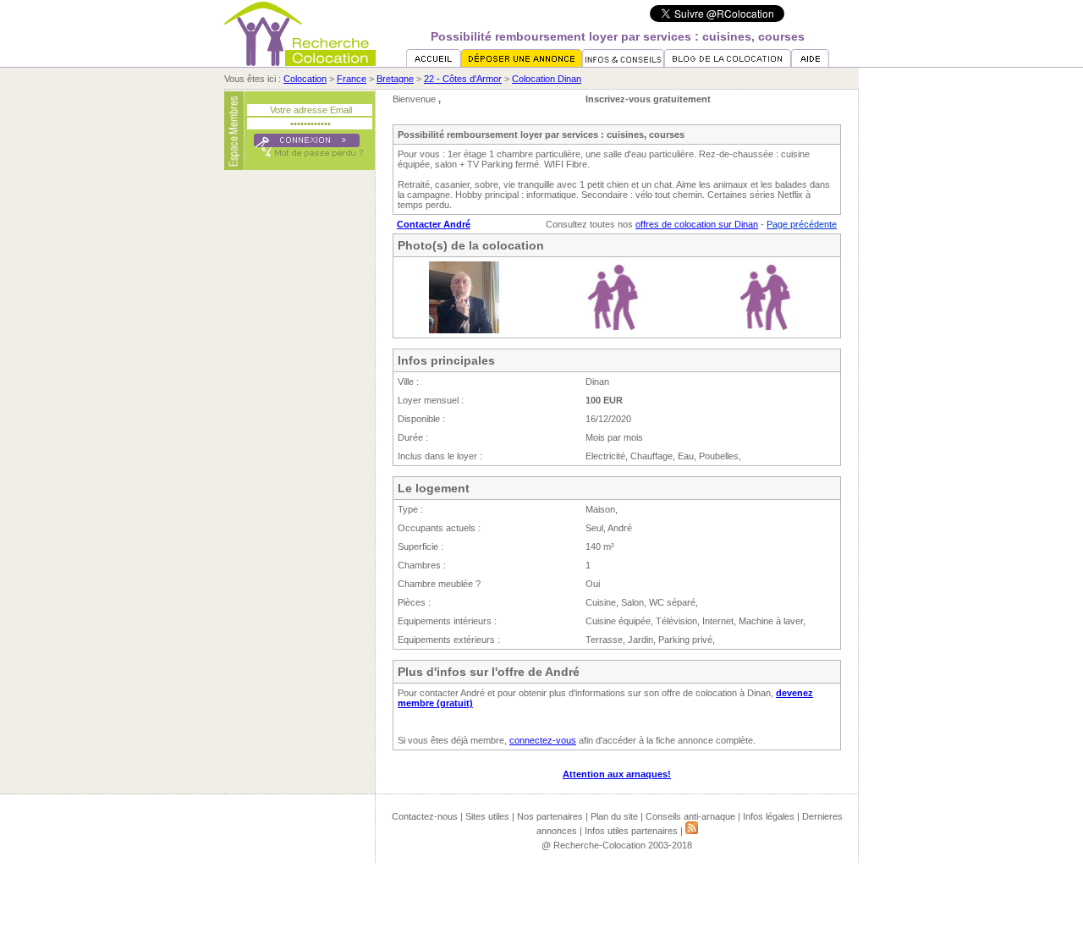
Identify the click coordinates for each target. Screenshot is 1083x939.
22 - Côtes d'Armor (463, 79)
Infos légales (768, 816)
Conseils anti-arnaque (690, 816)
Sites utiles (487, 816)
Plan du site (614, 816)
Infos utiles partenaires (631, 831)
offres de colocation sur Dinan (696, 224)
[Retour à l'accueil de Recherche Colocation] (300, 63)
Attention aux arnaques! (617, 774)
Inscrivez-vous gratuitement (648, 99)
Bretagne (395, 79)
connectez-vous (542, 740)
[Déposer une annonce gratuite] (521, 63)
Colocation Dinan (546, 79)
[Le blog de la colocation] (727, 63)
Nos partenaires (550, 816)
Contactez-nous (425, 816)
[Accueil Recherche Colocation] (433, 63)
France (351, 79)
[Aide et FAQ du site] (810, 63)
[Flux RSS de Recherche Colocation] (691, 831)
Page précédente (802, 224)
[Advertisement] (299, 434)
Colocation (305, 79)
